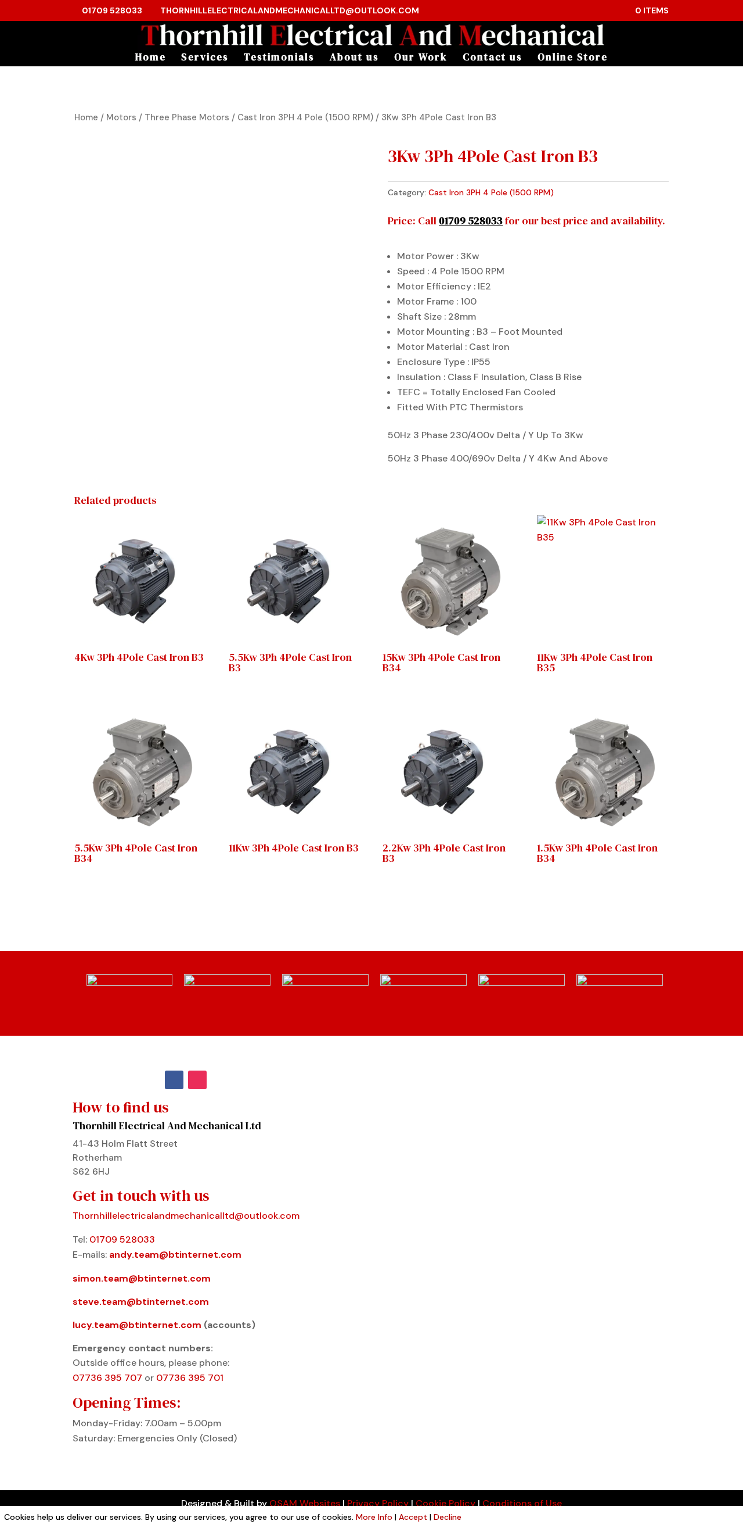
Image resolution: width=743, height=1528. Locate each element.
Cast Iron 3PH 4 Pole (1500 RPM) (305, 117)
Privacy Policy (378, 1503)
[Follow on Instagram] (197, 1080)
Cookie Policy (445, 1503)
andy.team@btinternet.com (175, 1254)
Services (205, 58)
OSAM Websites (304, 1503)
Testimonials (279, 58)
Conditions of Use (522, 1503)
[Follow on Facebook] (174, 1080)
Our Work (421, 58)
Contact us (492, 58)
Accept (413, 1517)
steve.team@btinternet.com (141, 1302)
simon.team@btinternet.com (142, 1278)
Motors (121, 117)
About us (354, 58)
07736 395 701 (189, 1378)
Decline (447, 1517)
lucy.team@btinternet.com (137, 1325)
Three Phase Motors (187, 117)
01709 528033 (112, 10)
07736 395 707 (109, 1378)
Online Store (573, 58)
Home (150, 58)
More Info (374, 1517)
